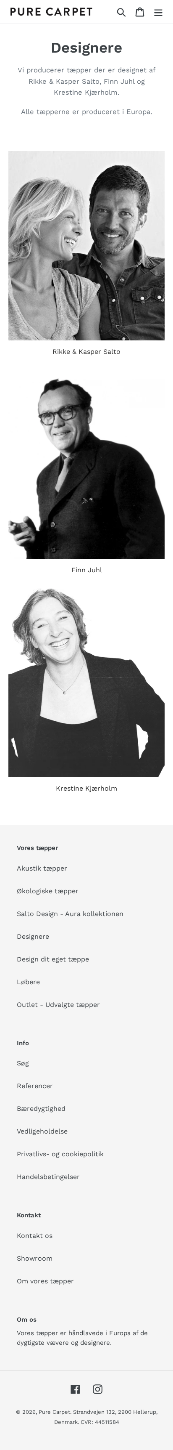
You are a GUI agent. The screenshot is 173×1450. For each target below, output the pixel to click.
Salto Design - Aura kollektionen (70, 914)
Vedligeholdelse (42, 1131)
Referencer (35, 1086)
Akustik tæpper (42, 868)
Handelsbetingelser (48, 1177)
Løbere (28, 982)
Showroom (34, 1258)
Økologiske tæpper (48, 891)
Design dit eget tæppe (53, 959)
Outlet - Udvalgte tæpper (58, 1005)
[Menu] (158, 12)
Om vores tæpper (45, 1281)
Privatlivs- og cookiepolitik (60, 1154)
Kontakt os (34, 1236)
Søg (23, 1063)
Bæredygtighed (41, 1109)
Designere (33, 936)
